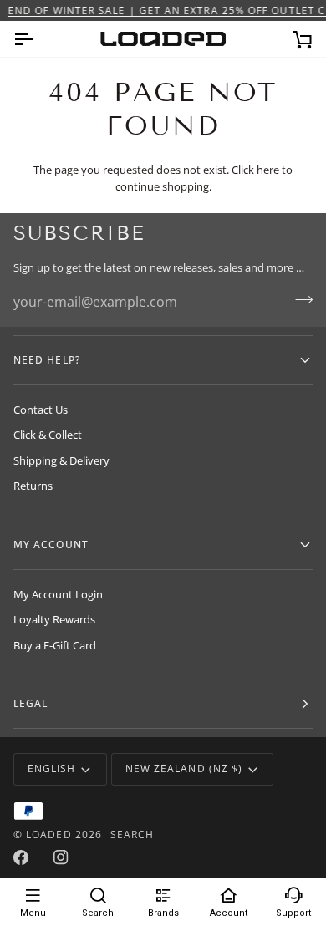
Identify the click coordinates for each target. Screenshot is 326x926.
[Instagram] (61, 857)
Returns (33, 485)
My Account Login (58, 594)
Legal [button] (30, 703)
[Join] (299, 300)
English (52, 768)
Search (132, 834)
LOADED (48, 834)
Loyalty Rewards (54, 619)
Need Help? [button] (46, 360)
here (268, 169)
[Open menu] (38, 39)
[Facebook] (20, 857)
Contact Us (40, 409)
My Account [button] (51, 544)
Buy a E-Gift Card (54, 645)
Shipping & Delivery (61, 460)
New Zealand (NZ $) (183, 768)
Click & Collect (47, 434)
